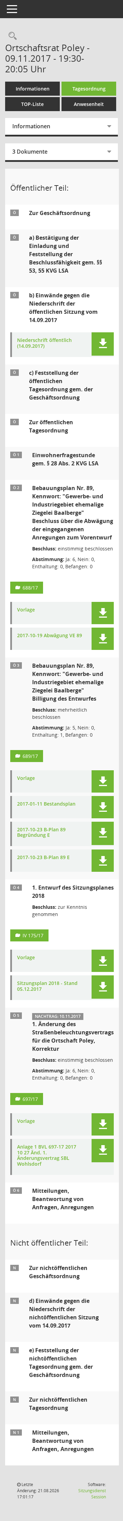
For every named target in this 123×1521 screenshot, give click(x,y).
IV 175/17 (33, 935)
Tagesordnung (89, 88)
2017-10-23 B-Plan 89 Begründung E (41, 833)
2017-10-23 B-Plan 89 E (43, 857)
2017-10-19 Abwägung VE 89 (49, 636)
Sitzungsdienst (92, 1494)
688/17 (30, 587)
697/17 (30, 1099)
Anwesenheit (89, 104)
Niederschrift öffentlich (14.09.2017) (44, 343)
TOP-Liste (32, 104)
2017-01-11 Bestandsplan (46, 804)
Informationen (33, 88)
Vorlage (26, 610)
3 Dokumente (29, 151)
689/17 (30, 756)
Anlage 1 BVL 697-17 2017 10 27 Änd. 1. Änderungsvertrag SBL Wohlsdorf (46, 1155)
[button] (103, 344)
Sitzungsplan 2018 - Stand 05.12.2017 (47, 986)
